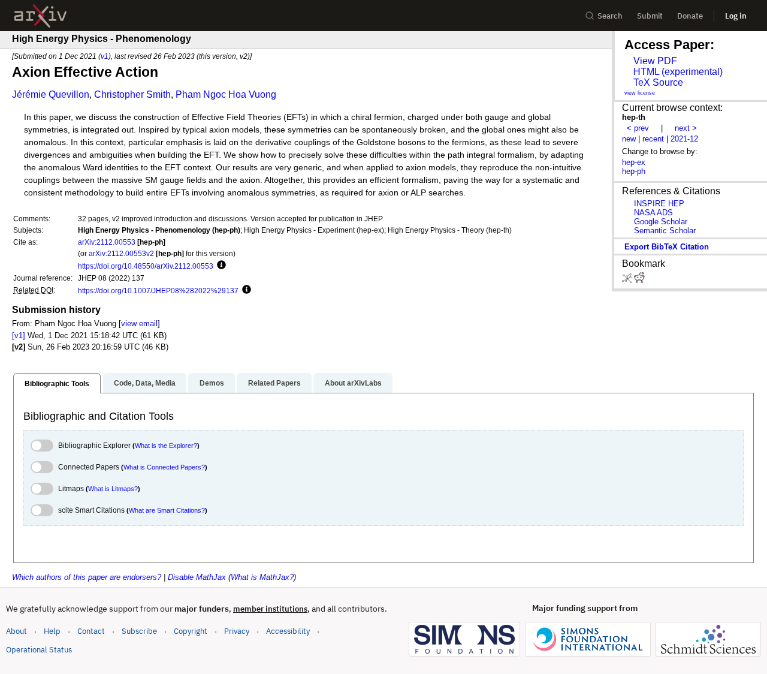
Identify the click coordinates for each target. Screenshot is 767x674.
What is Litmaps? (113, 488)
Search (610, 16)
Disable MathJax (197, 577)
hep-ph (633, 171)
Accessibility (288, 631)
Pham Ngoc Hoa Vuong (226, 94)
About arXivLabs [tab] (353, 383)
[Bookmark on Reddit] (639, 280)
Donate (690, 16)
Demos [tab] (212, 383)
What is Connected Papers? (164, 467)
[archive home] (40, 16)
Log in (736, 16)
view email (139, 323)
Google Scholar (660, 221)
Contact (91, 631)
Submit (650, 16)
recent (653, 138)
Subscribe (139, 631)
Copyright (190, 631)
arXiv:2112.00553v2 (121, 253)
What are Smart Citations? (167, 510)
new (629, 138)
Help (52, 631)
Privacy (236, 631)
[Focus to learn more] (219, 265)
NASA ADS (653, 212)
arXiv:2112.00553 (106, 242)
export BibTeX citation (666, 246)
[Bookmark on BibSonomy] (628, 280)
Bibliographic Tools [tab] (57, 384)
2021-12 (684, 138)
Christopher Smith (132, 94)
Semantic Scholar (665, 230)
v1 (104, 56)
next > (686, 128)
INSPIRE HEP (659, 203)
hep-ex (633, 162)
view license (639, 93)
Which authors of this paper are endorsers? (86, 577)
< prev (638, 128)
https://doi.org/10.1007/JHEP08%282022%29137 (158, 290)
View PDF (655, 61)
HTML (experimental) (678, 72)
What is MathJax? (262, 577)
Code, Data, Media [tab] (145, 383)
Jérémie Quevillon (50, 94)
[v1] (18, 335)
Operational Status (39, 649)
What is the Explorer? (166, 445)
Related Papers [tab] (274, 383)
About (16, 631)
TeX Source (658, 82)
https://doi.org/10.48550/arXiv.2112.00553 (145, 266)
